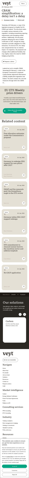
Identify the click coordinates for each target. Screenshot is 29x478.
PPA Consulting (7, 410)
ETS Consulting (7, 413)
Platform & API (6, 403)
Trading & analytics (8, 420)
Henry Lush (21, 20)
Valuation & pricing (7, 427)
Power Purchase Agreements (10, 398)
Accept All (14, 466)
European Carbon (9, 20)
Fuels (4, 400)
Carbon (4, 394)
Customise (14, 470)
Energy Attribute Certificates (10, 396)
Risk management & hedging (10, 423)
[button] (13, 294)
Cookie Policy (9, 456)
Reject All (14, 474)
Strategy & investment (8, 425)
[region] (14, 458)
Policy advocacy (7, 430)
